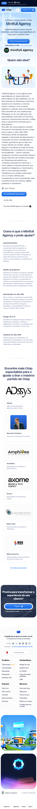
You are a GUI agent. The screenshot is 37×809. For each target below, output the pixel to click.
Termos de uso (24, 695)
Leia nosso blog (25, 688)
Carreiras (5, 695)
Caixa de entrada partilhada (25, 675)
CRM (21, 679)
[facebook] (13, 643)
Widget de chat (25, 664)
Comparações (6, 668)
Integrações (6, 674)
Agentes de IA (24, 668)
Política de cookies (26, 701)
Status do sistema (11, 793)
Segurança (23, 691)
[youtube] (20, 643)
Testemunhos (7, 664)
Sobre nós (5, 688)
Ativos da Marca (7, 698)
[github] (30, 643)
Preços (24, 806)
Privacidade (23, 698)
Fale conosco (6, 691)
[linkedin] (26, 643)
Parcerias (5, 701)
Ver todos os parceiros (18, 568)
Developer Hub (7, 677)
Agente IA (16, 806)
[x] (16, 643)
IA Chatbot (23, 671)
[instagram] (23, 643)
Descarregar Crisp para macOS (23, 646)
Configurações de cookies (25, 705)
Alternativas (5, 671)
